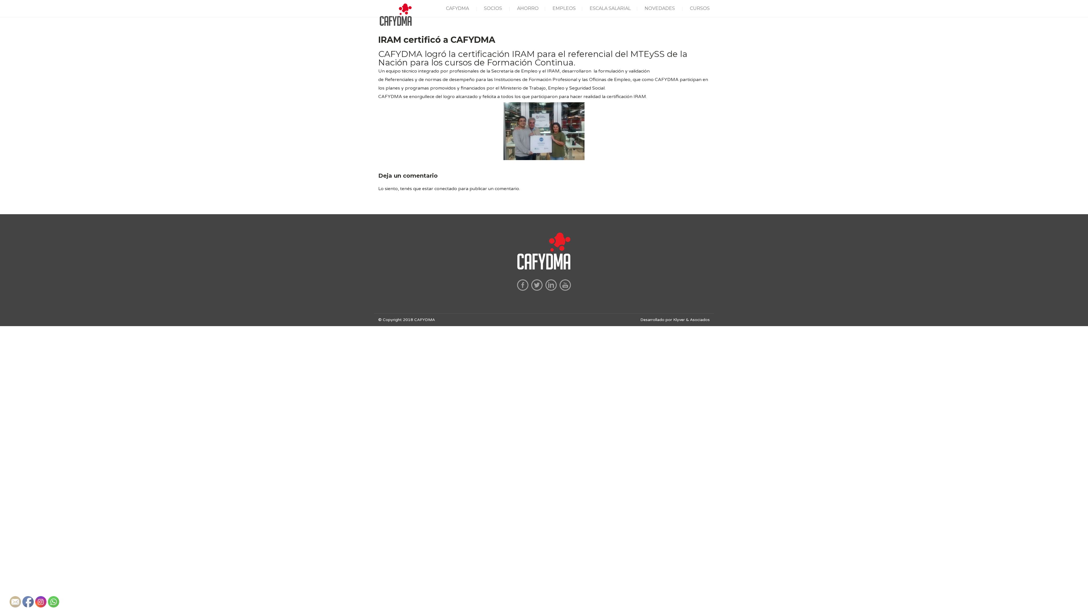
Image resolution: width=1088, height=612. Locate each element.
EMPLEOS (564, 8)
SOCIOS (493, 8)
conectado (445, 189)
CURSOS (700, 8)
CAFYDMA (457, 8)
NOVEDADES (660, 8)
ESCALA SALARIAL (610, 8)
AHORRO (528, 8)
